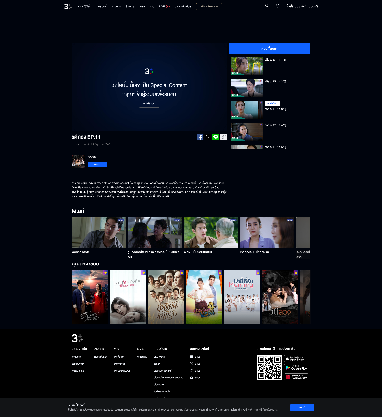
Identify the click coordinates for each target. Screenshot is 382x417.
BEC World (159, 357)
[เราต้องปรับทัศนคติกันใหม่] (242, 297)
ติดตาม (97, 164)
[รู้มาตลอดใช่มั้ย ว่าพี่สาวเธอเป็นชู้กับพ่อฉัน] (155, 232)
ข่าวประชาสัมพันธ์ (122, 371)
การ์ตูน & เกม (78, 371)
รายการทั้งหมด (100, 357)
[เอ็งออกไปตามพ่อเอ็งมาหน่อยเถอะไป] (166, 297)
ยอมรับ (302, 407)
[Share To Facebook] (200, 137)
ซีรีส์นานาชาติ (78, 364)
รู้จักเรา (157, 364)
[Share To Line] (215, 137)
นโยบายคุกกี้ (159, 385)
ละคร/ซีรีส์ (76, 357)
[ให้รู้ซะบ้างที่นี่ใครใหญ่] (204, 297)
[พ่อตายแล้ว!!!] (99, 232)
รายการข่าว (119, 364)
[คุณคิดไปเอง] (280, 297)
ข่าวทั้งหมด (119, 357)
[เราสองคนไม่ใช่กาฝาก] (267, 232)
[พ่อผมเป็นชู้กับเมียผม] (211, 232)
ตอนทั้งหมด (269, 48)
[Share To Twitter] (208, 137)
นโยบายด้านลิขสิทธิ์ (163, 371)
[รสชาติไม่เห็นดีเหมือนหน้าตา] (90, 297)
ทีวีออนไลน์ (142, 357)
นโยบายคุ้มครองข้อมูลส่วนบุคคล (168, 378)
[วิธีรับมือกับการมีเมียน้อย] (128, 297)
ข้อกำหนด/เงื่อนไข (162, 392)
